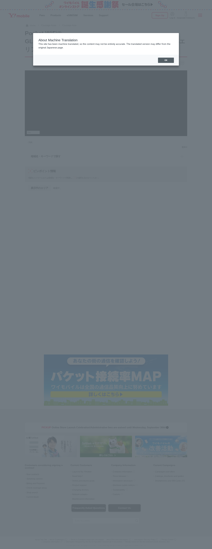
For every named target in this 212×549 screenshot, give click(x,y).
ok (165, 60)
